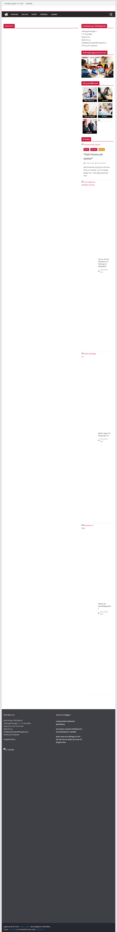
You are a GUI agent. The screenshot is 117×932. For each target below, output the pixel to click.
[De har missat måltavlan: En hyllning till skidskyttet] (88, 266)
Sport (34, 14)
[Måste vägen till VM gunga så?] (88, 437)
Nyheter (14, 14)
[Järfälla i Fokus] (6, 14)
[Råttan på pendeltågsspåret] (88, 609)
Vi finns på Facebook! (11, 735)
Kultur (25, 14)
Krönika (43, 14)
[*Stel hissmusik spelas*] (97, 144)
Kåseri (86, 149)
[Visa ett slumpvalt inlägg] (110, 14)
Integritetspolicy (9, 739)
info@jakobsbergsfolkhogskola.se (16, 732)
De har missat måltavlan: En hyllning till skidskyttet (103, 262)
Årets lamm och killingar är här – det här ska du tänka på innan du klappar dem (69, 739)
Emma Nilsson (101, 163)
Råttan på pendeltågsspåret (104, 606)
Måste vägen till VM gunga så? (104, 434)
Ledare (54, 14)
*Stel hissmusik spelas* (93, 156)
